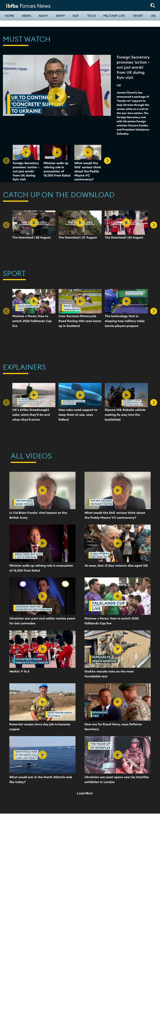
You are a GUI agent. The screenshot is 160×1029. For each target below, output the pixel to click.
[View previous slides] (107, 160)
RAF (76, 15)
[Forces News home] (28, 5)
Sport (138, 15)
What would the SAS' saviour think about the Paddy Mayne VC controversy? (87, 171)
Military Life (114, 15)
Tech (91, 15)
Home (9, 15)
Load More (85, 793)
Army (60, 15)
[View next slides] (153, 224)
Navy (43, 15)
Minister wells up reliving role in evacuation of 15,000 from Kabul (57, 169)
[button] (152, 4)
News (26, 15)
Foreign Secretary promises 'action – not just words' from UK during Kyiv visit (26, 171)
